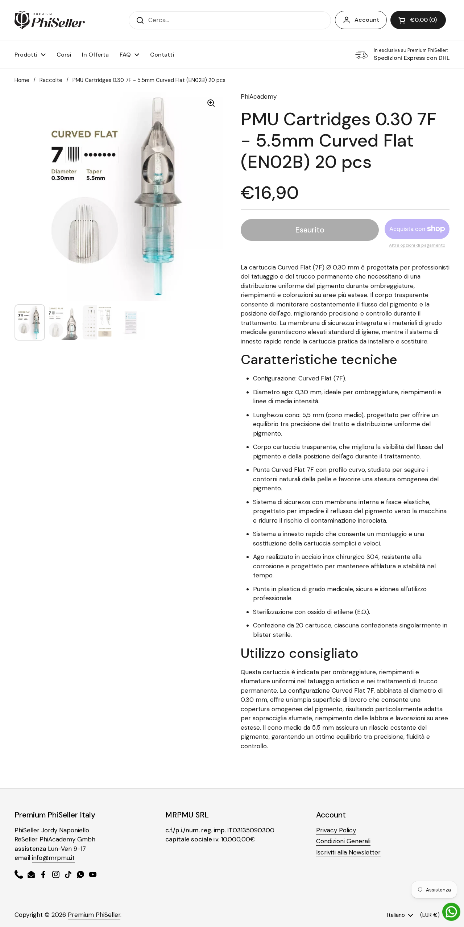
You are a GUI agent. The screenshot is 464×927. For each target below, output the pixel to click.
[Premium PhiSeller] (49, 20)
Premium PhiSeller (94, 915)
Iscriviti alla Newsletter (348, 852)
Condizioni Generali (343, 841)
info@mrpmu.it (53, 858)
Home (21, 80)
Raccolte (51, 80)
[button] (418, 20)
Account (367, 20)
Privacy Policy (336, 830)
